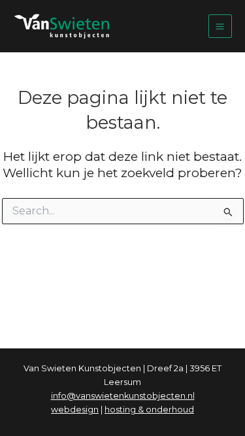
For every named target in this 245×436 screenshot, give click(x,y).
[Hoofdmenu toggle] (220, 26)
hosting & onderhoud (149, 409)
